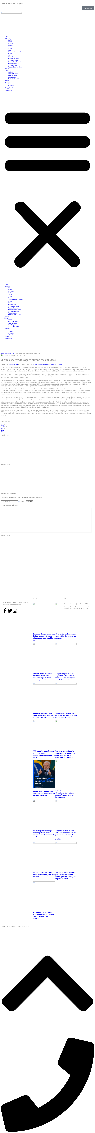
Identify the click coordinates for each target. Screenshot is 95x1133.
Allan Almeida (12, 75)
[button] (47, 187)
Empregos (11, 85)
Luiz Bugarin (12, 77)
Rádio (10, 53)
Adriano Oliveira (13, 73)
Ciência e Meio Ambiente (15, 52)
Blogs (6, 70)
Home (6, 36)
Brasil (10, 42)
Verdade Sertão (12, 65)
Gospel (10, 47)
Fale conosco (8, 90)
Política (6, 68)
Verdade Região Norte (14, 62)
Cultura (10, 45)
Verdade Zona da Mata (15, 67)
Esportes (6, 80)
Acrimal (10, 72)
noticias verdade (13, 364)
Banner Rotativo (37, 364)
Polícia (10, 40)
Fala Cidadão (8, 89)
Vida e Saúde (12, 57)
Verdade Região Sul (14, 63)
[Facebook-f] (5, 610)
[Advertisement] (34, 346)
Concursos (11, 84)
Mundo (10, 48)
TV (9, 55)
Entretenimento (8, 87)
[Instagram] (15, 610)
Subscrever (29, 501)
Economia (11, 43)
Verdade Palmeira (13, 60)
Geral (9, 50)
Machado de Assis (13, 79)
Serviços (6, 82)
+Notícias (7, 38)
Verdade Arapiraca (13, 58)
